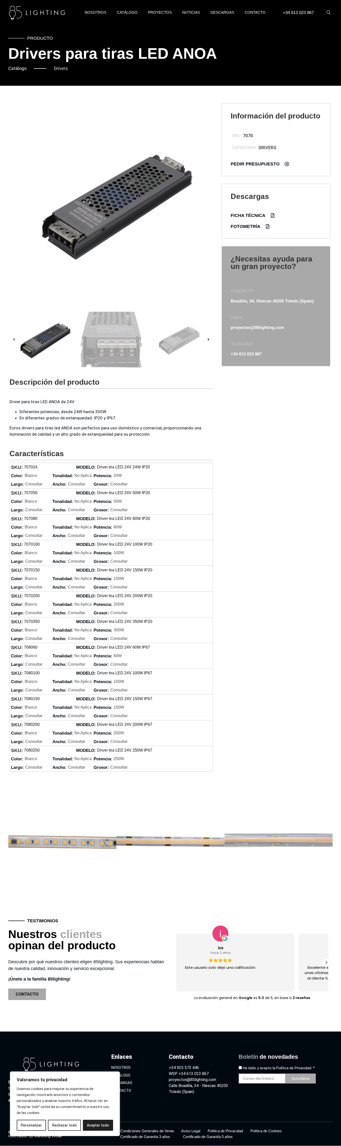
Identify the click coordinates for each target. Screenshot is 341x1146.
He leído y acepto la (279, 1068)
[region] (65, 1104)
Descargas (222, 12)
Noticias (191, 12)
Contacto (255, 12)
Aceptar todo (98, 1125)
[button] (14, 339)
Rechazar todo (64, 1125)
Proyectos (160, 12)
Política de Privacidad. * (295, 1068)
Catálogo (127, 12)
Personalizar (31, 1125)
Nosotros (95, 12)
